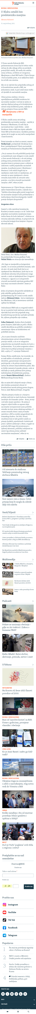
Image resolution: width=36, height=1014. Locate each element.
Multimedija (8, 559)
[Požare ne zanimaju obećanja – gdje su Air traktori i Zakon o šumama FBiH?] (18, 613)
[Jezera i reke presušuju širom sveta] (7, 592)
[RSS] (21, 994)
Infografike (7, 688)
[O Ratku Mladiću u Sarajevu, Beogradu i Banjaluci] (7, 566)
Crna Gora (6, 749)
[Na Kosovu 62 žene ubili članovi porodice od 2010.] (7, 583)
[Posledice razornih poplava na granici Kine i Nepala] (7, 575)
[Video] (7, 1011)
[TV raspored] (25, 994)
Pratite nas (29, 886)
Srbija (4, 810)
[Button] (31, 28)
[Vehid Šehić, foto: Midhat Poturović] (18, 252)
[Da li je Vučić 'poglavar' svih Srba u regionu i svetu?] (18, 831)
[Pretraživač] (28, 1011)
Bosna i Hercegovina (9, 8)
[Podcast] (18, 1011)
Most (4, 842)
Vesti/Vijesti (9, 512)
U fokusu (7, 664)
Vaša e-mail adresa (9, 871)
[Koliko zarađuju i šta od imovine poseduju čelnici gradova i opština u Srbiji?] (18, 799)
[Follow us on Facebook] (3, 994)
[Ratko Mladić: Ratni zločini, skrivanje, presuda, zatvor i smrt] (18, 643)
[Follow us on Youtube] (12, 994)
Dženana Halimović (7, 20)
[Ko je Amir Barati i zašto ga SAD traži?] (18, 738)
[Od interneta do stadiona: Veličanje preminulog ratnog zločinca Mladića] (18, 458)
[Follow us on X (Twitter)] (7, 994)
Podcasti (6, 601)
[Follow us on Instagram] (16, 994)
